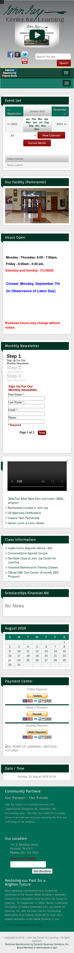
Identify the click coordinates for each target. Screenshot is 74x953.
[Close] (67, 460)
